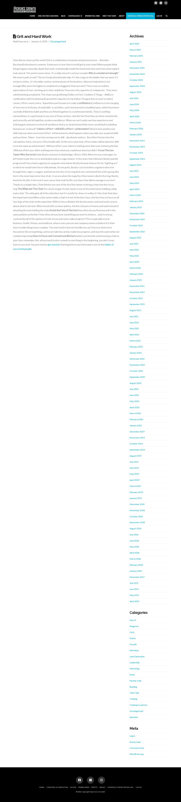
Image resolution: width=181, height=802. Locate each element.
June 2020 (134, 395)
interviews (134, 650)
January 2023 (136, 207)
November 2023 (137, 146)
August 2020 (135, 383)
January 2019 (136, 498)
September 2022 (137, 231)
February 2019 (136, 492)
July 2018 (134, 534)
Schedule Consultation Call (121, 787)
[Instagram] (166, 3)
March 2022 (135, 268)
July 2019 (134, 462)
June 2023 (134, 177)
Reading (133, 686)
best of (133, 620)
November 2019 (137, 437)
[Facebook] (156, 3)
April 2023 (134, 189)
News (132, 674)
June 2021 (134, 322)
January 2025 (136, 62)
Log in (132, 736)
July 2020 (134, 389)
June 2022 (134, 249)
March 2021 (135, 340)
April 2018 (134, 552)
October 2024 (136, 80)
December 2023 (137, 140)
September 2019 (137, 449)
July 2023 (134, 171)
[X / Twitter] (161, 3)
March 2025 (135, 49)
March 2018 (135, 558)
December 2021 (137, 286)
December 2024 (137, 68)
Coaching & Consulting (57, 787)
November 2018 (137, 510)
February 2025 (136, 55)
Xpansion (134, 717)
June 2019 (134, 468)
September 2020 (137, 377)
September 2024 (137, 86)
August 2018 (135, 528)
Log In (139, 787)
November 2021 (137, 292)
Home (41, 787)
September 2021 (137, 304)
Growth (133, 644)
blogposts (134, 626)
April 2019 (134, 480)
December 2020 (137, 358)
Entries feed (135, 742)
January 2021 (136, 352)
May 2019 (134, 474)
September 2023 (137, 159)
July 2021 (134, 316)
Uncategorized (58, 41)
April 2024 (134, 116)
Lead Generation (137, 656)
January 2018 (136, 571)
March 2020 (135, 413)
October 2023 (136, 152)
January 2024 (136, 134)
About (102, 787)
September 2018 (137, 522)
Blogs (73, 787)
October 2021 (136, 298)
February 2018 (136, 565)
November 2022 (137, 219)
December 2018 (137, 504)
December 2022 (137, 213)
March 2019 (135, 486)
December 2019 (137, 431)
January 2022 (136, 280)
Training (133, 699)
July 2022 (134, 243)
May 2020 (134, 401)
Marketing (134, 668)
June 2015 (134, 589)
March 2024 (135, 122)
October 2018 (136, 516)
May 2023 (134, 183)
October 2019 (136, 443)
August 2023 (135, 164)
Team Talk (134, 692)
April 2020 (134, 407)
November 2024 (137, 74)
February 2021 (136, 346)
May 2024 (134, 110)
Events (133, 638)
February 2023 (136, 201)
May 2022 (134, 255)
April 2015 (134, 601)
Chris (132, 632)
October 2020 (136, 371)
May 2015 (134, 595)
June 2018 (134, 540)
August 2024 (135, 92)
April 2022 (134, 262)
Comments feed (137, 748)
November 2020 (137, 365)
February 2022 (136, 274)
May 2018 (134, 546)
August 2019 (135, 455)
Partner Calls (135, 680)
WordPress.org (137, 754)
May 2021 (134, 328)
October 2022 (136, 225)
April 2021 (134, 334)
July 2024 (134, 98)
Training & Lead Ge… (139, 705)
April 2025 (134, 43)
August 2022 (135, 237)
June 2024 (134, 104)
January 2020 (136, 425)
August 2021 (135, 310)
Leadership (135, 662)
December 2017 (137, 577)
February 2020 (136, 419)
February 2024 (136, 128)
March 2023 (135, 195)
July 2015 (134, 583)
